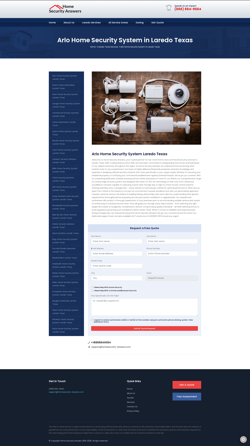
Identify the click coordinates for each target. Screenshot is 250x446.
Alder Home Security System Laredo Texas (65, 284)
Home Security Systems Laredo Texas (63, 179)
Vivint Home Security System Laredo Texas (65, 312)
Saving (139, 22)
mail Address (97, 248)
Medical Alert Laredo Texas (64, 257)
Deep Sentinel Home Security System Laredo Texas (65, 198)
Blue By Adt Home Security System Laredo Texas (64, 216)
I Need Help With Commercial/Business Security (115, 291)
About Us (69, 22)
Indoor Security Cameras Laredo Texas (63, 225)
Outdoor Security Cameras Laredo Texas (64, 161)
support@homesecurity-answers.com (111, 346)
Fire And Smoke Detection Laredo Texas (64, 250)
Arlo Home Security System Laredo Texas (64, 77)
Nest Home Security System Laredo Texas (65, 96)
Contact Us (132, 406)
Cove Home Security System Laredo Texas (65, 151)
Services (131, 402)
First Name (96, 236)
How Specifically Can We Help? (105, 295)
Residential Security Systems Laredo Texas (65, 207)
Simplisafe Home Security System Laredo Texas (63, 265)
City (93, 273)
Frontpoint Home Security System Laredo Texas (64, 293)
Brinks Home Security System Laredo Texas (65, 274)
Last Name (151, 236)
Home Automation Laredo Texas (64, 124)
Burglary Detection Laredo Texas (64, 302)
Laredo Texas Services (108, 47)
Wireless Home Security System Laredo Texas (63, 321)
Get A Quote (186, 384)
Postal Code (96, 260)
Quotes (130, 397)
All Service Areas (118, 22)
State (148, 273)
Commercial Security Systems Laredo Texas (65, 114)
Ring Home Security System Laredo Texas (64, 241)
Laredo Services (91, 22)
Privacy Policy (133, 411)
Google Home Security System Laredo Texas (66, 105)
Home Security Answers (71, 440)
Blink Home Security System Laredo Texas (64, 170)
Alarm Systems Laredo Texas (65, 233)
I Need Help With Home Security (108, 287)
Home (52, 22)
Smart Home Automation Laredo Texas (63, 86)
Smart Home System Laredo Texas (65, 133)
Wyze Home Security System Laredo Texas (65, 330)
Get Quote (157, 22)
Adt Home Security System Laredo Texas (64, 188)
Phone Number (153, 248)
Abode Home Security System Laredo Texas (65, 142)
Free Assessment (187, 396)
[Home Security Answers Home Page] (65, 9)
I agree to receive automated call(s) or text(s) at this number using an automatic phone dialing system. (143, 321)
